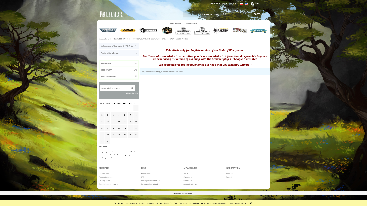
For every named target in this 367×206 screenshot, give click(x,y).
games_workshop (131, 155)
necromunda (104, 155)
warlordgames (104, 158)
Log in (186, 173)
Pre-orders (106, 63)
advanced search (132, 93)
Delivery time (104, 173)
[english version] (246, 3)
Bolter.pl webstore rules (150, 181)
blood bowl (114, 155)
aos (124, 152)
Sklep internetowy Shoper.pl (183, 193)
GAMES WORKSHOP (108, 76)
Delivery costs (104, 181)
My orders (188, 177)
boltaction (114, 158)
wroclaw (112, 152)
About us (229, 173)
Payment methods (106, 177)
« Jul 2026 (103, 146)
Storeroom (188, 181)
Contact (229, 177)
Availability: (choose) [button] (110, 53)
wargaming (103, 152)
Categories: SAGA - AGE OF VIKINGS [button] (117, 46)
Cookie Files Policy (171, 203)
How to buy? (146, 173)
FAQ (142, 177)
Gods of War (106, 70)
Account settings (190, 184)
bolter (119, 152)
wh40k (130, 152)
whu (121, 155)
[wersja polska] (242, 3)
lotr (135, 152)
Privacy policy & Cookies (150, 184)
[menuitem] (175, 23)
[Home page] (112, 15)
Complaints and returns (108, 184)
